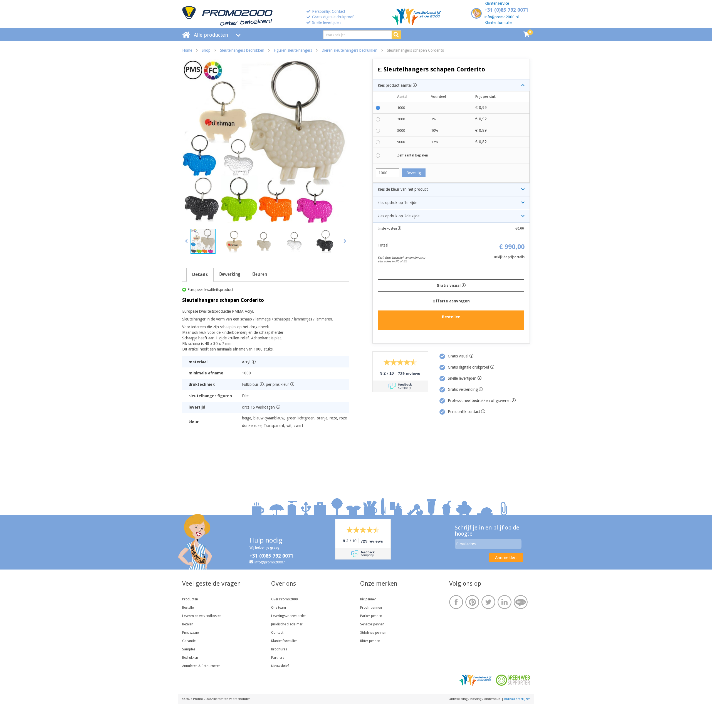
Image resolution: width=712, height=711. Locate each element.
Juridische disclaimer (287, 624)
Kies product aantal (395, 85)
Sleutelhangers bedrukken (242, 50)
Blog (521, 602)
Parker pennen (371, 616)
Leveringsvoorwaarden (288, 616)
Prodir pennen (371, 608)
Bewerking (229, 274)
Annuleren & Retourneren (201, 666)
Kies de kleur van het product (403, 189)
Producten (190, 599)
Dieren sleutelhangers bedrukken (349, 50)
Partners (277, 658)
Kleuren (259, 274)
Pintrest (472, 602)
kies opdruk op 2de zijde (398, 216)
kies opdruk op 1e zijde (397, 202)
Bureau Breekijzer (517, 699)
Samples (188, 649)
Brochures (279, 649)
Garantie (189, 641)
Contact (277, 633)
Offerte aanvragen (451, 301)
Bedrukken (190, 658)
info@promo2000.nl (501, 17)
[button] (186, 241)
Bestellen (189, 608)
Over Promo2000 (284, 599)
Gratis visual (449, 285)
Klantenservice (496, 3)
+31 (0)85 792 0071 (506, 10)
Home (187, 50)
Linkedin (504, 602)
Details (200, 274)
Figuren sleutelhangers (293, 50)
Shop (206, 50)
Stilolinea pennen (373, 633)
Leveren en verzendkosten (201, 616)
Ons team (278, 608)
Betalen (187, 624)
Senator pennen (372, 624)
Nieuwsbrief (280, 666)
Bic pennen (368, 599)
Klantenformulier (498, 22)
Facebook (456, 602)
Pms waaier (191, 633)
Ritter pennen (370, 641)
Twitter (488, 602)
